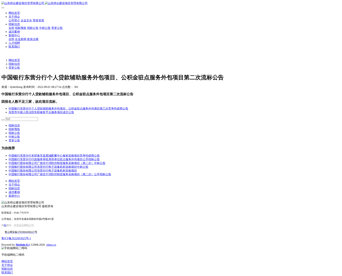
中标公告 (14, 136)
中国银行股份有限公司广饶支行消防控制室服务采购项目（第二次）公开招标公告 (60, 174)
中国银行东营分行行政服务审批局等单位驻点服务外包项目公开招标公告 (54, 159)
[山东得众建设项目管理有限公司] (171, 3)
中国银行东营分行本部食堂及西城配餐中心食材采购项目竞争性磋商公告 (54, 155)
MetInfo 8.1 (23, 244)
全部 (11, 27)
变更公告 (14, 67)
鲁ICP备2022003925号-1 (16, 238)
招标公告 (14, 132)
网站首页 (14, 12)
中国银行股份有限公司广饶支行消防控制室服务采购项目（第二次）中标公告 (57, 163)
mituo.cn (51, 244)
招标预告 (14, 129)
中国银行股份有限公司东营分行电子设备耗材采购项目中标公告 (48, 166)
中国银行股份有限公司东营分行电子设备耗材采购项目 (43, 170)
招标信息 (14, 63)
